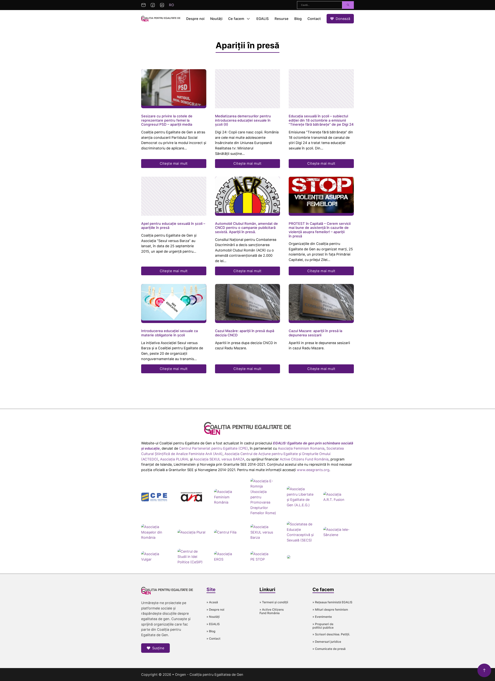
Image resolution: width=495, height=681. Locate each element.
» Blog (211, 631)
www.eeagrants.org (313, 470)
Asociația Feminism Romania (301, 448)
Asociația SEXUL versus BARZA (219, 459)
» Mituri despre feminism (330, 609)
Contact (314, 19)
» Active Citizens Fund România (271, 611)
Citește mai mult (174, 163)
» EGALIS (213, 624)
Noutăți (216, 19)
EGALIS (262, 19)
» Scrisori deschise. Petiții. (331, 634)
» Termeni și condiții (273, 602)
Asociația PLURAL (174, 459)
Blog (298, 19)
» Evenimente (322, 617)
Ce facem (236, 19)
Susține (158, 648)
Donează (343, 19)
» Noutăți (213, 617)
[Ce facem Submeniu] (248, 18)
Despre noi (195, 19)
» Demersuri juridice (326, 641)
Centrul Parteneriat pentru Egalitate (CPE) (213, 448)
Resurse (281, 19)
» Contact (213, 638)
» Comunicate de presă (329, 649)
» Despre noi (215, 609)
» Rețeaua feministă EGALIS (332, 602)
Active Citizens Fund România (304, 459)
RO (171, 5)
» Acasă (212, 602)
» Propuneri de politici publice (323, 626)
